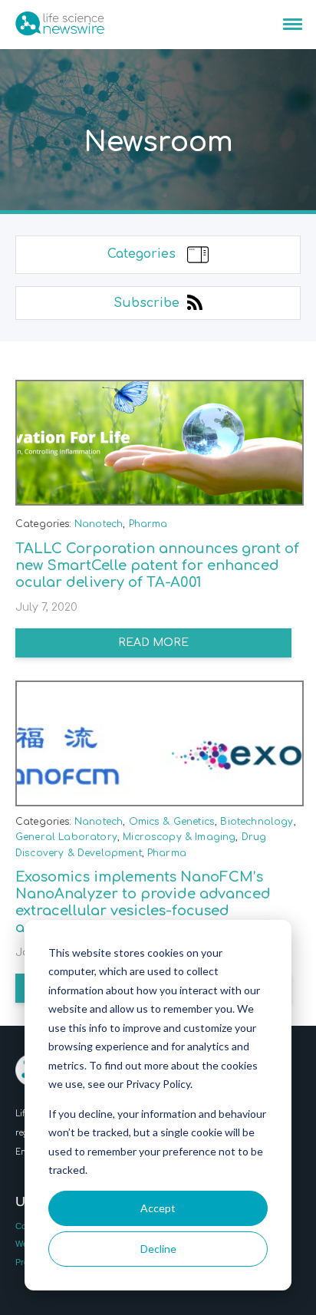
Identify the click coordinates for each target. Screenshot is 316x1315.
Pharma (148, 524)
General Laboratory (66, 837)
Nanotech (98, 524)
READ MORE (153, 642)
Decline (158, 1248)
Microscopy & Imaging (179, 837)
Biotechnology (256, 821)
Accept (158, 1207)
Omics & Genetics (172, 821)
